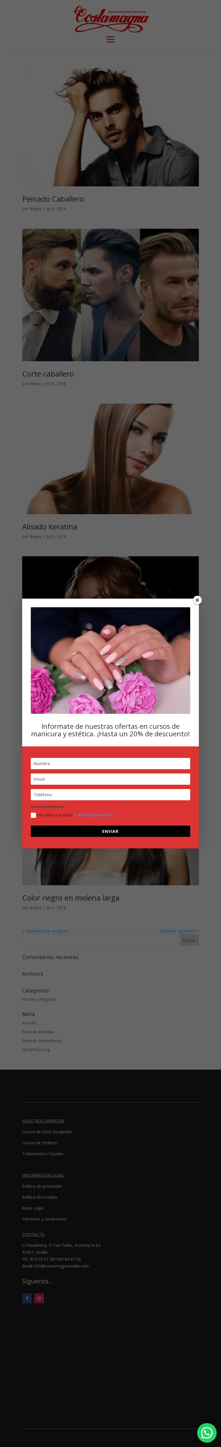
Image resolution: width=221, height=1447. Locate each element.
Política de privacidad (93, 815)
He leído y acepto (75, 815)
